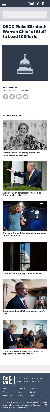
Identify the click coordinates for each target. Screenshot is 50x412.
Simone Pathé (11, 87)
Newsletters (7, 395)
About (5, 389)
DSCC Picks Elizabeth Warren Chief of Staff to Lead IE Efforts (25, 32)
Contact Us (21, 389)
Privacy (19, 392)
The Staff (20, 395)
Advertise (34, 389)
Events (5, 392)
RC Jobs (33, 392)
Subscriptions (35, 395)
